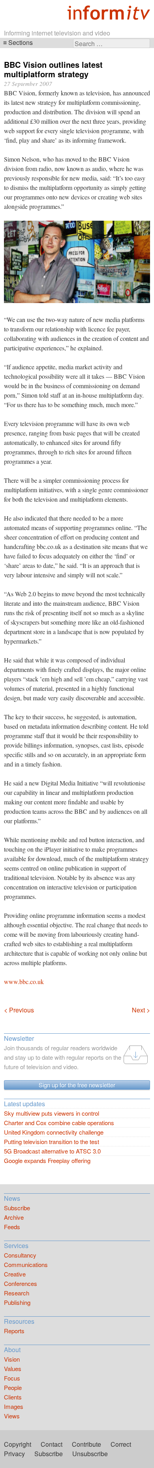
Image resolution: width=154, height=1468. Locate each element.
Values (12, 1368)
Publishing (17, 1302)
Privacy (14, 1453)
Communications (26, 1264)
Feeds (12, 1226)
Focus (12, 1378)
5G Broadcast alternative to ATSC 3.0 (52, 1151)
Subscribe (17, 1208)
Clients (13, 1397)
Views (12, 1416)
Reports (14, 1331)
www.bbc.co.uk (24, 981)
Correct (121, 1444)
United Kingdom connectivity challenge (53, 1132)
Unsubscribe (90, 1453)
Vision (12, 1359)
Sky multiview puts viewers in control (51, 1113)
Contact (51, 1444)
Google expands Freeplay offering (47, 1160)
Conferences (20, 1283)
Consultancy (20, 1255)
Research (16, 1293)
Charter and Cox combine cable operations (59, 1122)
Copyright (17, 1444)
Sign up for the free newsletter (77, 1085)
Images (13, 1406)
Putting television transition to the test (51, 1141)
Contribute (86, 1444)
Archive (14, 1217)
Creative (15, 1274)
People (13, 1387)
